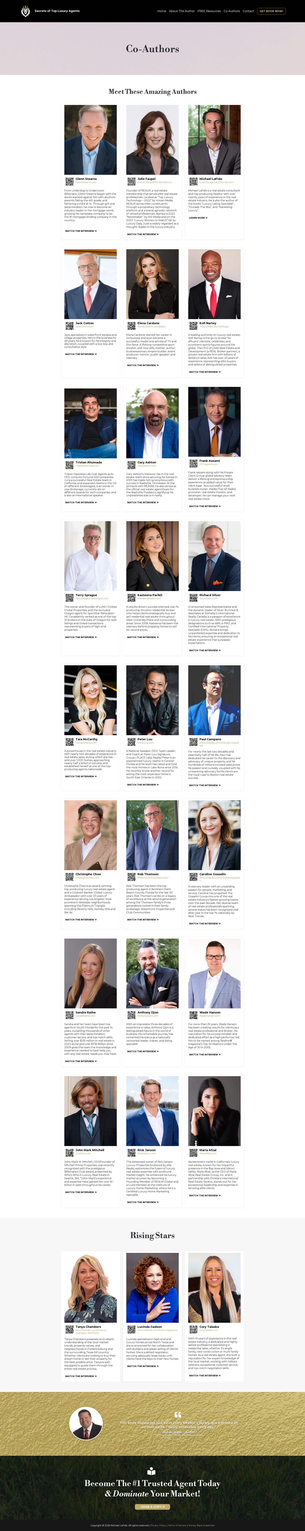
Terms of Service (177, 1525)
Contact (248, 11)
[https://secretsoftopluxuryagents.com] (25, 11)
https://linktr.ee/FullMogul (214, 326)
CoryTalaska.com (209, 1330)
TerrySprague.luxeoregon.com (92, 598)
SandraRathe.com (85, 1015)
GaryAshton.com (147, 465)
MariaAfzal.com (208, 1153)
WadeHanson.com (210, 1015)
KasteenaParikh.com (149, 598)
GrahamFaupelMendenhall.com (155, 182)
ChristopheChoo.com (87, 877)
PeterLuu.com (146, 742)
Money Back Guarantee (201, 1525)
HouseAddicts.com (86, 742)
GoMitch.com (83, 1153)
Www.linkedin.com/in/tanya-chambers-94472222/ (91, 1331)
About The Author (182, 11)
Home (161, 11)
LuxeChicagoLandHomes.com (216, 182)
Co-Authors (232, 11)
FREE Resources (209, 11)
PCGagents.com (209, 464)
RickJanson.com (147, 1153)
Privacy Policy (158, 1525)
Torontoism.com (209, 598)
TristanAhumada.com (87, 465)
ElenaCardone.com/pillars (151, 326)
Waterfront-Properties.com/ (153, 877)
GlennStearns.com (86, 182)
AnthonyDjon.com (148, 1015)
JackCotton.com (85, 326)
